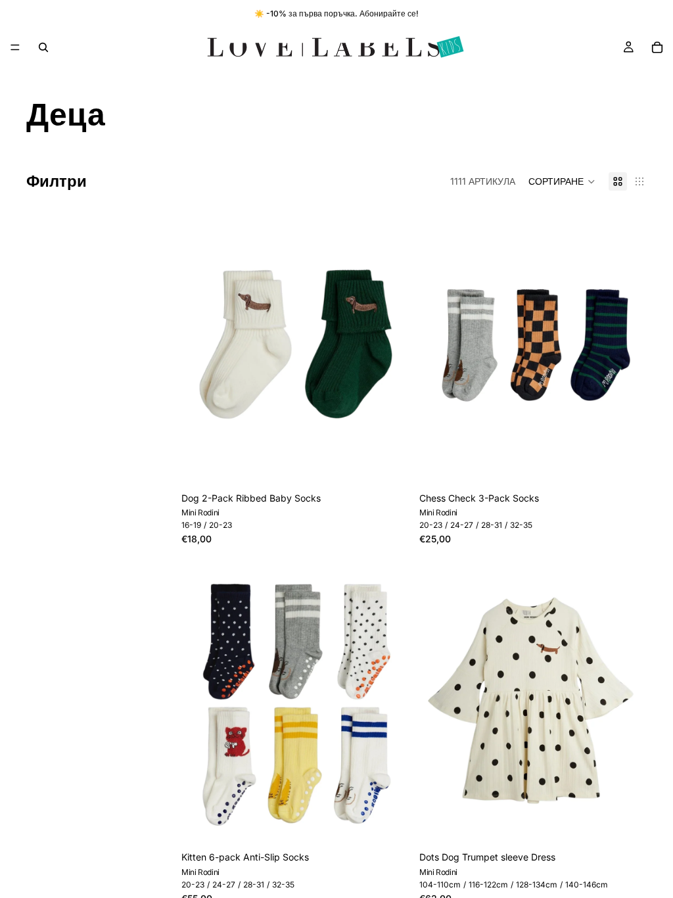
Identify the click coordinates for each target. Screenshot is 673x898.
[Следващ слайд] (627, 702)
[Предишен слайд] (439, 702)
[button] (561, 181)
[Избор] (388, 465)
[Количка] (657, 47)
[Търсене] (43, 47)
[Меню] (15, 47)
